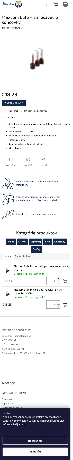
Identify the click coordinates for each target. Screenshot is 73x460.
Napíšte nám (8, 403)
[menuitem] (11, 242)
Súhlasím (35, 452)
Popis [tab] (18, 256)
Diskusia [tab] (27, 256)
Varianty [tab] (9, 256)
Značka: (12, 28)
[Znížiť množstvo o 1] (58, 283)
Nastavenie (35, 441)
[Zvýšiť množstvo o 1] (58, 279)
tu (25, 424)
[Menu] (65, 4)
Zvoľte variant (13, 103)
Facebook (7, 399)
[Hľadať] (47, 4)
